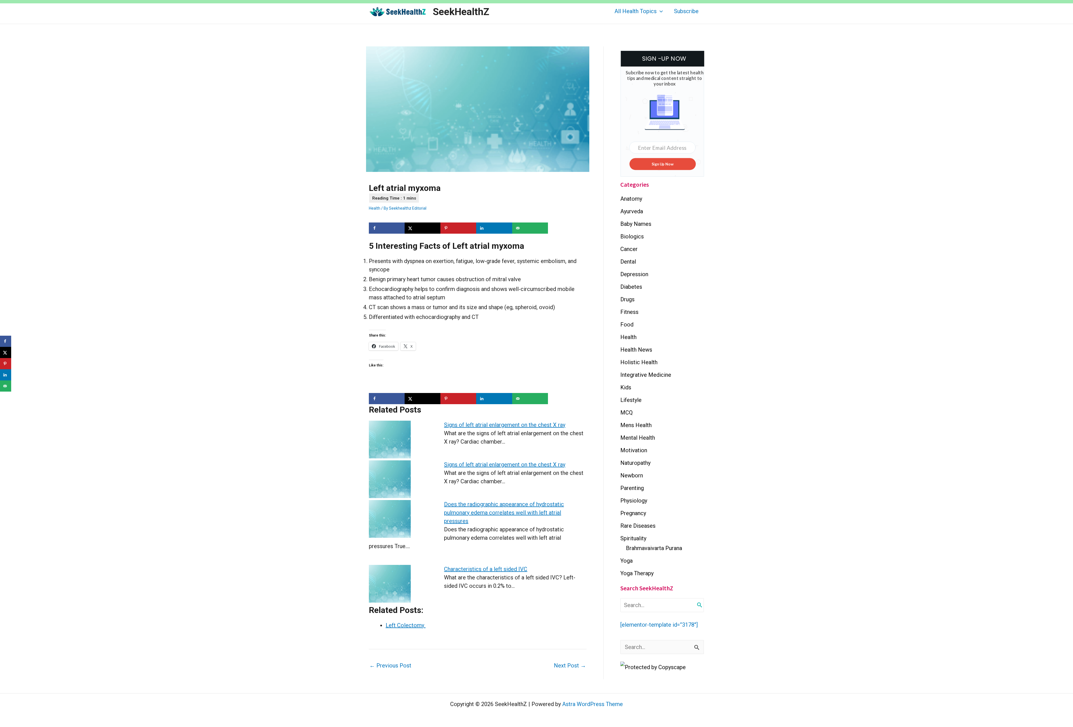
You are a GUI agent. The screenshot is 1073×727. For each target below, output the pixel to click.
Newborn (631, 475)
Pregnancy (633, 513)
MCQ (626, 412)
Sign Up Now (662, 164)
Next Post (570, 665)
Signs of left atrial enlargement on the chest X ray (504, 424)
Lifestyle (631, 400)
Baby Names (635, 224)
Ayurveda (631, 211)
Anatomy (631, 198)
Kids (625, 387)
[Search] (700, 605)
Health (374, 208)
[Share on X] (422, 228)
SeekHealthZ (461, 12)
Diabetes (631, 286)
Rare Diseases (638, 525)
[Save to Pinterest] (458, 228)
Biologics (632, 236)
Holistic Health (638, 362)
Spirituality (633, 538)
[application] (660, 11)
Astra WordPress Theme (592, 704)
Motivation (633, 450)
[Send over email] (530, 228)
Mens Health (636, 425)
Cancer (629, 249)
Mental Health (637, 437)
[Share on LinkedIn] (494, 228)
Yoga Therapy (637, 573)
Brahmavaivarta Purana (654, 548)
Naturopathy (635, 463)
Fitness (629, 312)
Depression (634, 274)
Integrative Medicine (645, 374)
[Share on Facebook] (387, 228)
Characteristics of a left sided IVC (485, 569)
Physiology (633, 500)
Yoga (626, 560)
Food (626, 324)
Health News (636, 349)
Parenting (632, 488)
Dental (628, 261)
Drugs (627, 299)
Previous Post (390, 665)
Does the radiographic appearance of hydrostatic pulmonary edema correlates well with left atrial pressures (504, 512)
